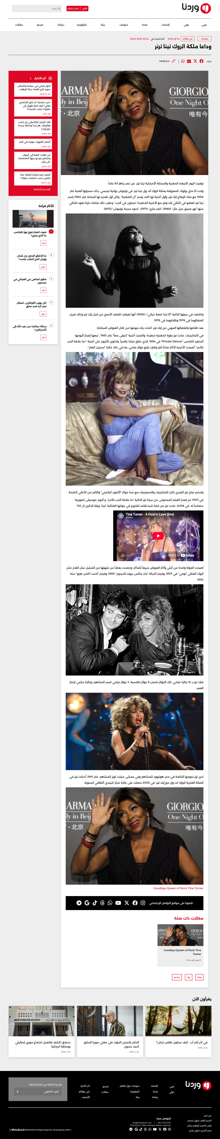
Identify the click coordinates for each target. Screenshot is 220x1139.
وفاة (199, 977)
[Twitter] (195, 61)
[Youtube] (118, 903)
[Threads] (102, 903)
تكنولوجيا (82, 24)
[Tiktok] (95, 903)
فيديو (40, 24)
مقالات (19, 24)
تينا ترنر (177, 977)
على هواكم (188, 38)
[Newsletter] (18, 1092)
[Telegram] (79, 903)
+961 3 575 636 (164, 1122)
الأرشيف (86, 1097)
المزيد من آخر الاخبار (41, 189)
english (73, 8)
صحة (145, 24)
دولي (186, 24)
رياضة (61, 24)
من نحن (207, 1115)
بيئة (103, 24)
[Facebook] (202, 61)
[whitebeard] (16, 1130)
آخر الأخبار (85, 1085)
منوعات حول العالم (129, 1085)
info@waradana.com (142, 1122)
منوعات (124, 24)
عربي (84, 7)
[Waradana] (196, 8)
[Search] (59, 9)
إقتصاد (166, 24)
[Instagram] (143, 903)
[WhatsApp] (110, 903)
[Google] (87, 903)
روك (188, 977)
